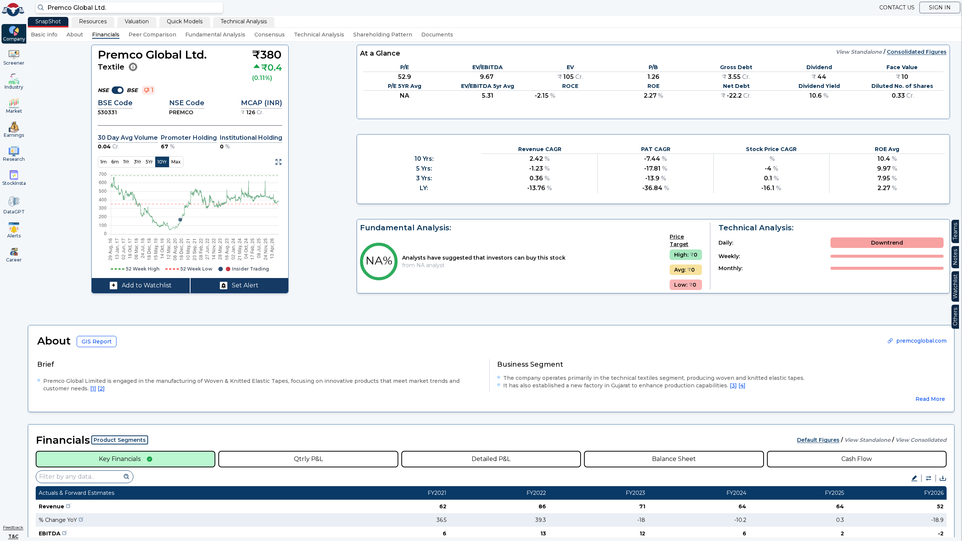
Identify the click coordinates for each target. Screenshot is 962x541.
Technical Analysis (244, 21)
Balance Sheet (674, 458)
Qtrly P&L (308, 458)
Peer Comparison (152, 34)
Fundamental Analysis (215, 34)
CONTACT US (897, 7)
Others (955, 317)
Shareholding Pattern (382, 34)
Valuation (137, 21)
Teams (955, 231)
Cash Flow (856, 458)
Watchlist (955, 286)
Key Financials (120, 458)
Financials (105, 34)
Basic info (44, 34)
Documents (437, 34)
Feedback (13, 527)
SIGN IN (940, 7)
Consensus (269, 34)
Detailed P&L (491, 458)
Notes (955, 257)
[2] (101, 388)
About (75, 34)
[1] (93, 388)
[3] (733, 385)
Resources (93, 21)
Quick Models (185, 21)
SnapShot (48, 21)
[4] (742, 385)
